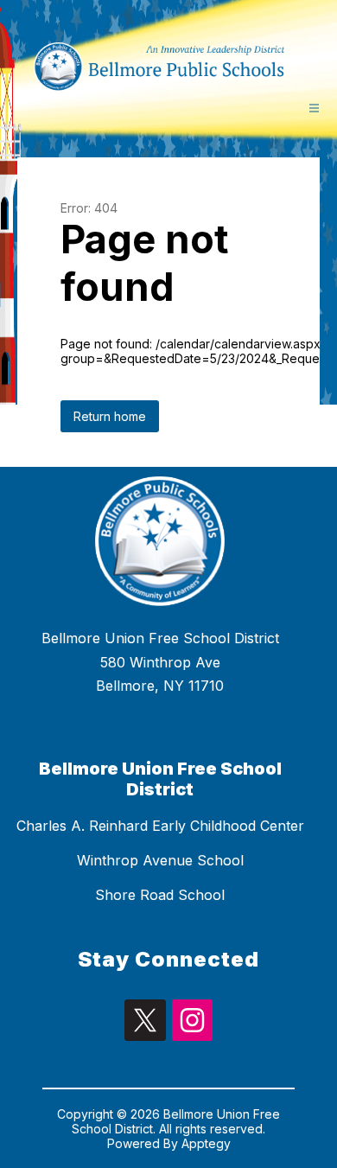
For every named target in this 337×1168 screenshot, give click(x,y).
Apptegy (206, 1143)
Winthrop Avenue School (160, 860)
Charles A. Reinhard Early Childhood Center (160, 825)
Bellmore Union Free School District (160, 779)
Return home (109, 416)
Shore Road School (160, 894)
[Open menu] (314, 108)
